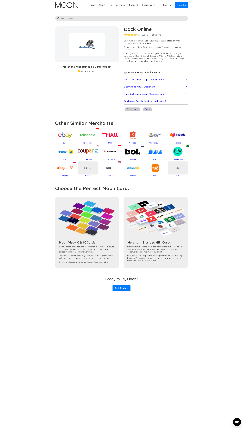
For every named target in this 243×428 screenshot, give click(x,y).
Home (92, 5)
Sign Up (181, 5)
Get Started (121, 288)
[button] (102, 5)
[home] (66, 5)
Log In (167, 5)
